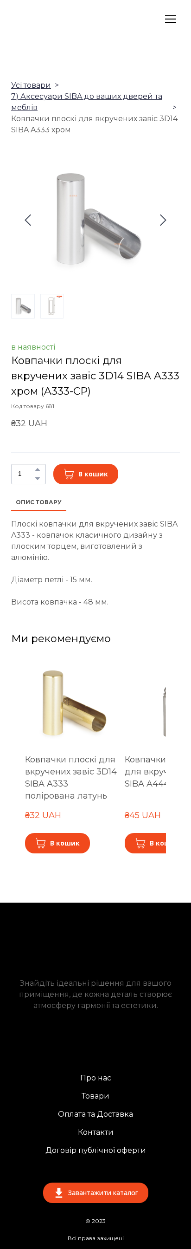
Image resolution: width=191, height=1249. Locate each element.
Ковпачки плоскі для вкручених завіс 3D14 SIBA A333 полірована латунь (71, 778)
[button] (37, 469)
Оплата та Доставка (95, 1114)
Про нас (95, 1077)
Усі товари (31, 85)
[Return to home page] (65, 19)
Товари (95, 1096)
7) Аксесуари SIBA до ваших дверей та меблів (86, 102)
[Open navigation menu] (170, 19)
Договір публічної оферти (95, 1150)
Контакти (96, 1132)
